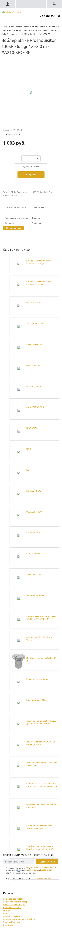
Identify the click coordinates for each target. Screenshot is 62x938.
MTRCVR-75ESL (33, 386)
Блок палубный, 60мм (36, 700)
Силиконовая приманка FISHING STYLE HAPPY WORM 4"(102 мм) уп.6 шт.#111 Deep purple (41, 617)
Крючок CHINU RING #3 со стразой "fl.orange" (39, 262)
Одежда (7, 910)
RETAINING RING (34, 344)
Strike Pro (17, 30)
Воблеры (7, 30)
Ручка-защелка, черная (37, 679)
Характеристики (16, 207)
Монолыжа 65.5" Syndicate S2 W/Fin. (40, 638)
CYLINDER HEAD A (34, 532)
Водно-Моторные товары (16, 902)
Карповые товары (12, 907)
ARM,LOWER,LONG (35, 595)
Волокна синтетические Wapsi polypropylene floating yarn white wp (41, 868)
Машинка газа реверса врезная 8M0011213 (41, 764)
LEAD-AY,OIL (32, 428)
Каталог (4, 26)
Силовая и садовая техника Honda (20, 919)
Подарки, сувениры (12, 916)
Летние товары (38, 26)
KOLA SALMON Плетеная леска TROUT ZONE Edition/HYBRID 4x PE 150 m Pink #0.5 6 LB (41, 785)
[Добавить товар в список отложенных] (31, 181)
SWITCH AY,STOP (34, 323)
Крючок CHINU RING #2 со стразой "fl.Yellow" (39, 283)
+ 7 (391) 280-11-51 (50, 16)
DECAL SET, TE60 (34, 512)
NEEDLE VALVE (33, 365)
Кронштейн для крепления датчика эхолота (39, 826)
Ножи (6, 913)
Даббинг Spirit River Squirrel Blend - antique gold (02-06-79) (40, 847)
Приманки (52, 26)
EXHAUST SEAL (33, 491)
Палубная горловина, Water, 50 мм (41, 659)
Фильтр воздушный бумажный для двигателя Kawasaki (41, 722)
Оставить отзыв (13, 228)
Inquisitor (28, 30)
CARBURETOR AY (34, 574)
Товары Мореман (11, 922)
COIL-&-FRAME (33, 553)
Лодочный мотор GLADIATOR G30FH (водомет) (40, 743)
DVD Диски (8, 925)
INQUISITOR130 (41, 30)
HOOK (29, 449)
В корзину (31, 174)
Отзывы (39, 207)
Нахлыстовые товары (14, 904)
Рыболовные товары (20, 26)
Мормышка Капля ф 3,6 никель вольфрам (41, 805)
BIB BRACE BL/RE (34, 302)
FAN (28, 470)
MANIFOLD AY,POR (35, 407)
